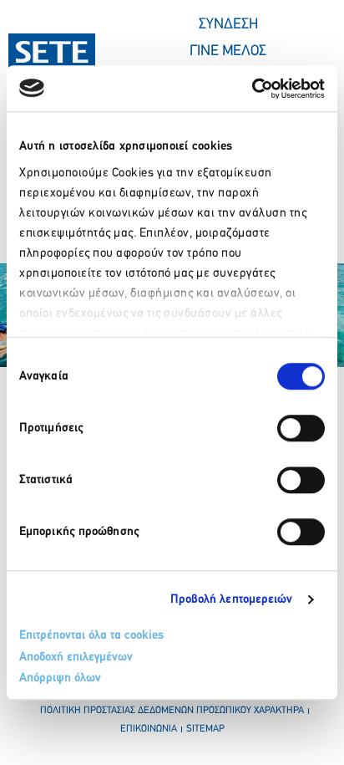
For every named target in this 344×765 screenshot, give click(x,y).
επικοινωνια (148, 729)
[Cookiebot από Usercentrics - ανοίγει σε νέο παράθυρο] (252, 88)
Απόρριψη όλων (60, 678)
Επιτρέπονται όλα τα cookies (91, 636)
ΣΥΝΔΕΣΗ (228, 25)
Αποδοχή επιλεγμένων (76, 657)
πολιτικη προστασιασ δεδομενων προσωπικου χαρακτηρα (172, 711)
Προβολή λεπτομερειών (231, 600)
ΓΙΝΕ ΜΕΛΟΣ (228, 51)
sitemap (205, 729)
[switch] (301, 428)
